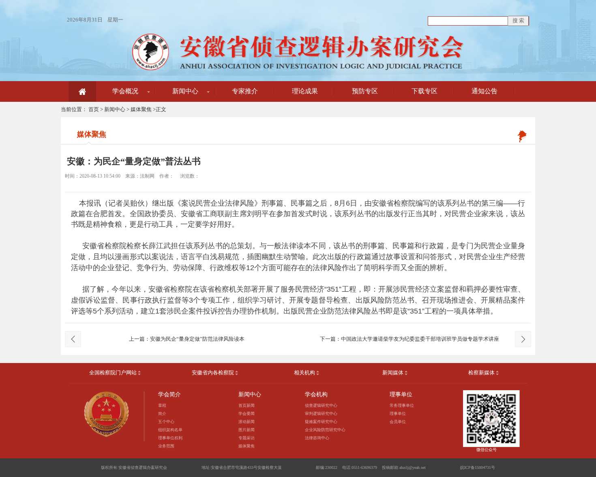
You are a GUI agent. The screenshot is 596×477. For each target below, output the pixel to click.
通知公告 (484, 91)
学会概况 (125, 91)
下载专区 (424, 91)
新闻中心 (185, 91)
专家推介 (245, 91)
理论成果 (305, 91)
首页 (93, 109)
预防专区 (365, 91)
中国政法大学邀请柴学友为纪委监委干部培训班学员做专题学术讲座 (420, 339)
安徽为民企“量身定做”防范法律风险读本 (197, 339)
